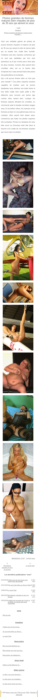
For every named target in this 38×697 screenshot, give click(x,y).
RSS (27, 692)
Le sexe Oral (30, 566)
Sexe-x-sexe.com (11, 692)
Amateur (18, 30)
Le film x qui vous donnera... (12, 674)
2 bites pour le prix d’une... (11, 627)
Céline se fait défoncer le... (11, 665)
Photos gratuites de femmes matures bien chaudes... (18, 33)
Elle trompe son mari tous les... (13, 650)
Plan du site (6, 615)
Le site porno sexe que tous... (12, 684)
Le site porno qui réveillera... (12, 679)
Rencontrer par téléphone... (12, 655)
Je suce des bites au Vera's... (12, 631)
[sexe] (19, 7)
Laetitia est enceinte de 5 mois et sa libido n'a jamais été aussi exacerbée (19, 602)
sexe (18, 28)
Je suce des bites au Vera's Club (19, 585)
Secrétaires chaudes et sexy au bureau (7, 567)
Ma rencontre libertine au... (12, 646)
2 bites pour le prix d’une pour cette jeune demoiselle (18, 580)
